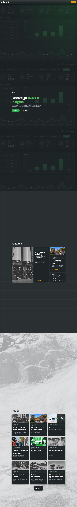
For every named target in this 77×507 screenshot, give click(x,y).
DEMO (73, 2)
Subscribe (25, 110)
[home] (5, 2)
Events (54, 278)
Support (63, 2)
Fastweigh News (57, 280)
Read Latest (15, 110)
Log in (68, 2)
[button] (52, 2)
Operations (56, 276)
